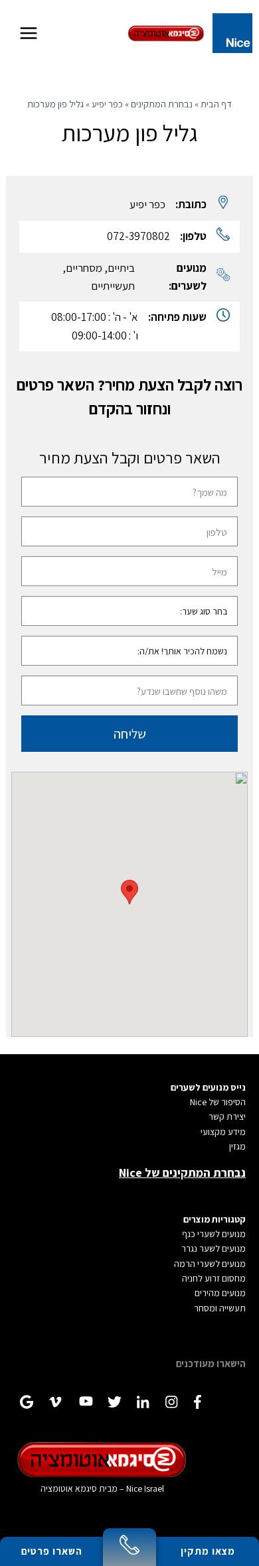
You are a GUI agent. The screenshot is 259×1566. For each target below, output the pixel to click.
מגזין (237, 1146)
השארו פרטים (51, 1551)
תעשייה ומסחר (220, 1308)
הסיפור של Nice (218, 1102)
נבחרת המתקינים (162, 103)
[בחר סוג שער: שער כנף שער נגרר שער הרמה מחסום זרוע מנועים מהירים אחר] (129, 611)
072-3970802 (138, 236)
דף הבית (216, 103)
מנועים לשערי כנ (216, 1234)
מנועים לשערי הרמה (210, 1264)
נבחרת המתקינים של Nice (182, 1172)
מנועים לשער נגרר (213, 1248)
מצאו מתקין (208, 1551)
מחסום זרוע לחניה (214, 1278)
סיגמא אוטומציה (69, 1488)
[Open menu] (28, 32)
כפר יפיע (107, 103)
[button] (129, 892)
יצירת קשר (227, 1116)
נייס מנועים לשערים (208, 1087)
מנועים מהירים (220, 1293)
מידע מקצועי (223, 1132)
